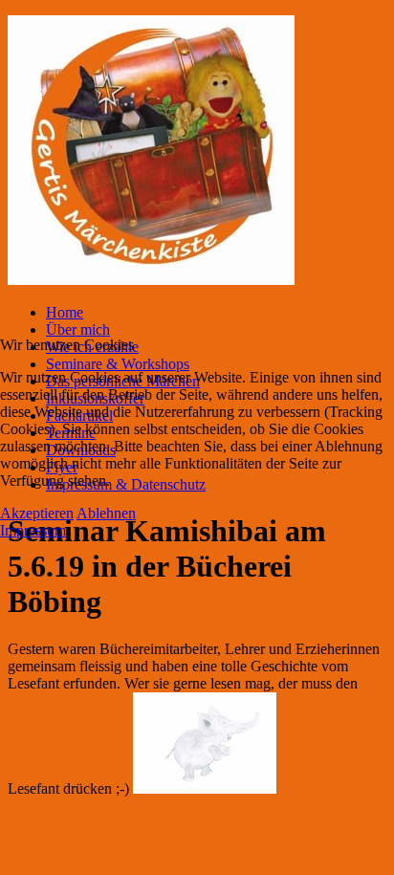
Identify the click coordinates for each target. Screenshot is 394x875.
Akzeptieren (37, 513)
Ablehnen (106, 513)
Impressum (33, 530)
